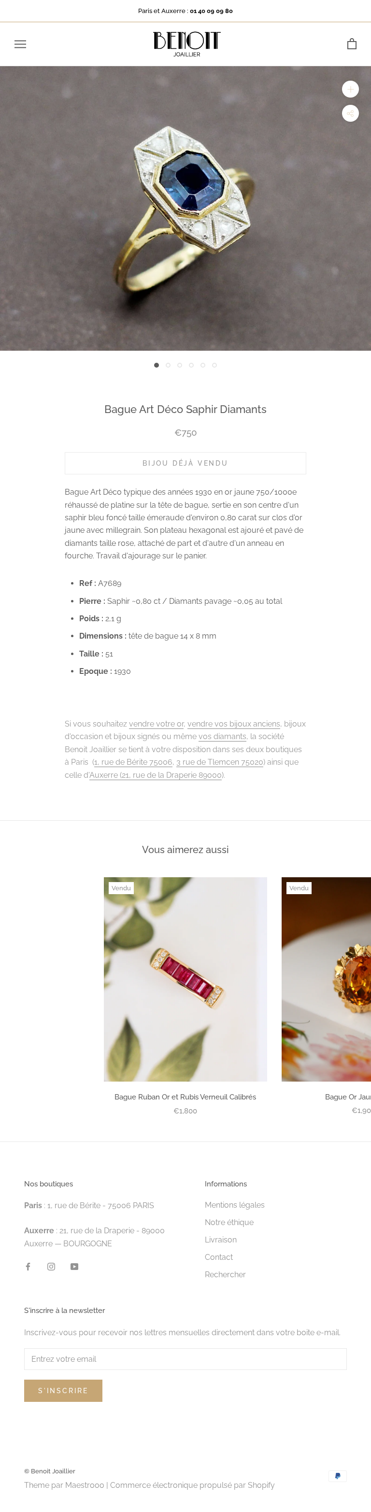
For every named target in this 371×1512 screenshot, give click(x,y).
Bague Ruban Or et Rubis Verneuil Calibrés (185, 1097)
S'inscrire (63, 1391)
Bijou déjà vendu (185, 463)
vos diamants (222, 736)
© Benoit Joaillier (49, 1471)
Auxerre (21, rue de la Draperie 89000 (155, 775)
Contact (219, 1257)
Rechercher (225, 1274)
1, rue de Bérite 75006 (133, 762)
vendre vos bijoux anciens (233, 723)
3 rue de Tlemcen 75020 (219, 762)
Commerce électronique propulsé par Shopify (192, 1485)
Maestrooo (84, 1485)
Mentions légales (235, 1205)
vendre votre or (156, 723)
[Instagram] (51, 1266)
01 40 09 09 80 (211, 10)
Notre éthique (229, 1222)
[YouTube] (74, 1266)
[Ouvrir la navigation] (20, 44)
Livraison (221, 1239)
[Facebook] (28, 1266)
